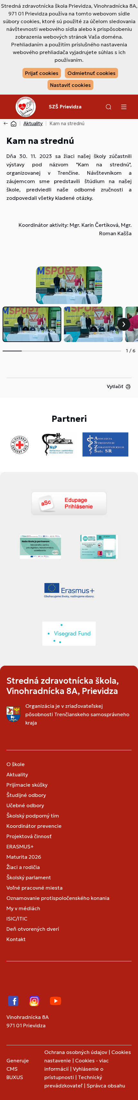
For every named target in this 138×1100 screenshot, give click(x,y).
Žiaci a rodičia (23, 867)
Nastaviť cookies (70, 85)
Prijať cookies (41, 73)
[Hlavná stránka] (13, 123)
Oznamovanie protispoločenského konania (57, 898)
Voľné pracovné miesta (34, 887)
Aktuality (33, 123)
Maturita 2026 (23, 857)
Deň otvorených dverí (32, 929)
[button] (108, 107)
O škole (15, 764)
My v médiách (23, 908)
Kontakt (16, 939)
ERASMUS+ (20, 846)
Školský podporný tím (32, 815)
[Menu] (124, 107)
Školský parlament (28, 877)
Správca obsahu (106, 1085)
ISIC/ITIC (16, 918)
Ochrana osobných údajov (75, 1052)
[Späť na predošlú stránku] (7, 123)
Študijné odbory (26, 795)
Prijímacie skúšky (26, 784)
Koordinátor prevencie (34, 826)
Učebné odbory (25, 805)
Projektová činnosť (29, 836)
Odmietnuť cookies (91, 73)
